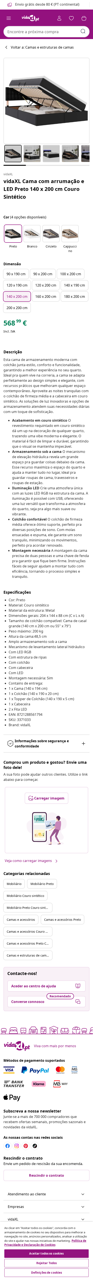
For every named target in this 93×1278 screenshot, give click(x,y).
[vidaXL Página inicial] (30, 18)
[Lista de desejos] (71, 18)
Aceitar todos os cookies (46, 1253)
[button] (42, 5)
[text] (15, 324)
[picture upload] (47, 828)
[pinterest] (26, 1146)
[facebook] (7, 1146)
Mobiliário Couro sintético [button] (25, 896)
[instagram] (16, 1146)
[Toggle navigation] (8, 18)
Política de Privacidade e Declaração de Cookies (45, 1243)
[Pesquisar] (83, 31)
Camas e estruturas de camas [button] (28, 955)
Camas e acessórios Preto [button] (62, 920)
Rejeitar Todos (46, 1263)
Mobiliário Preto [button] (42, 884)
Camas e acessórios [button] (21, 920)
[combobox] (46, 31)
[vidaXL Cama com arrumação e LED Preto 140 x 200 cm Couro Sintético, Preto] (46, 101)
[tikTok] (35, 1146)
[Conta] (59, 18)
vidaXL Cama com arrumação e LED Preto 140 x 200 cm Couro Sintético (43, 188)
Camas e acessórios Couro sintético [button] (29, 931)
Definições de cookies (46, 1273)
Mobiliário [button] (14, 884)
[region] (46, 1250)
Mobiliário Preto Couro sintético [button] (29, 908)
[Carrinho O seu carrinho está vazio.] (84, 18)
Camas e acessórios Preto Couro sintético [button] (29, 943)
